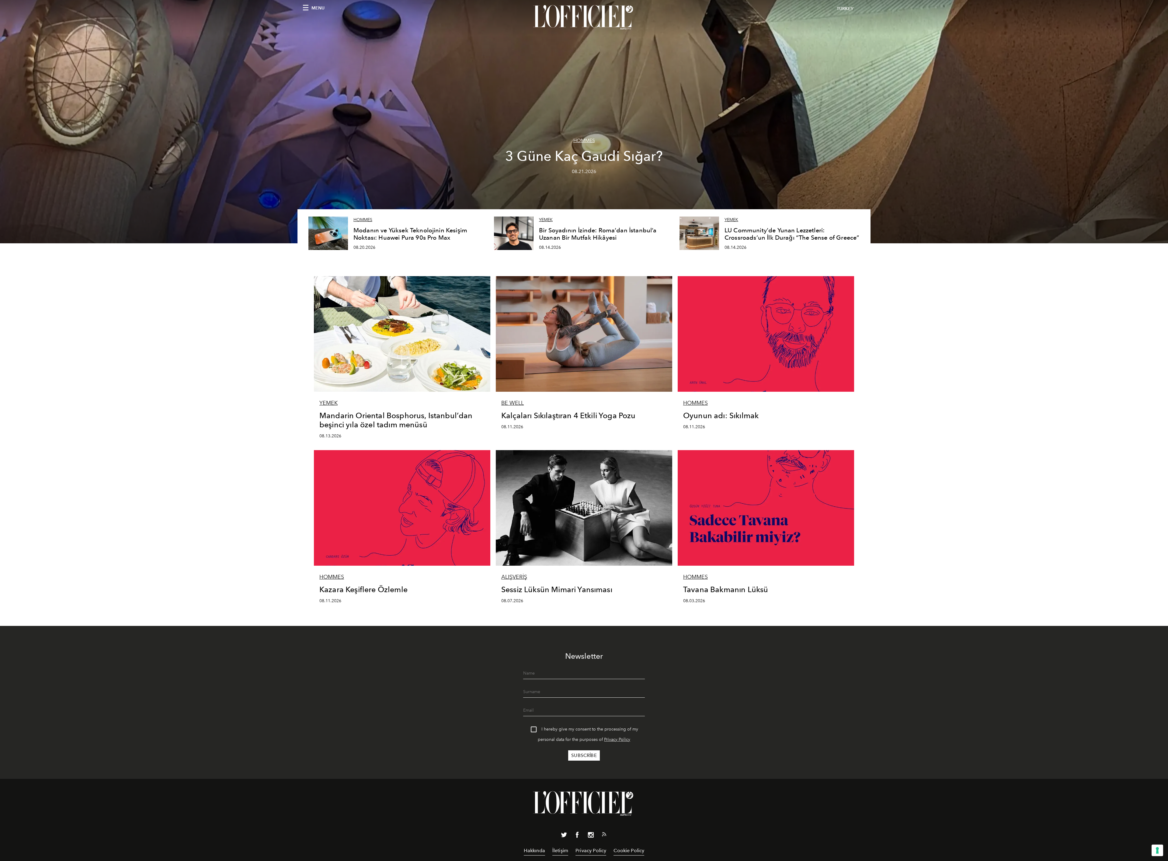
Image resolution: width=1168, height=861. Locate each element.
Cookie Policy (629, 850)
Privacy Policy (617, 739)
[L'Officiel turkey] (584, 17)
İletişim (560, 850)
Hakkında (534, 850)
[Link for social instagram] (591, 836)
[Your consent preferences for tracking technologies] (1157, 850)
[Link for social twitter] (564, 836)
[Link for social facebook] (577, 836)
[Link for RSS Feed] (604, 835)
